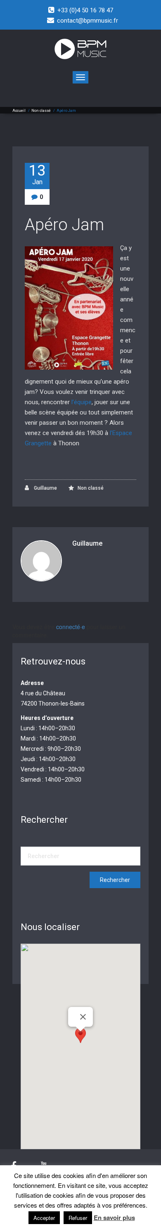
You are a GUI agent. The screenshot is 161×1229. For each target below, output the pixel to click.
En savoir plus (114, 1217)
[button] (80, 1039)
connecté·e (70, 627)
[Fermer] (83, 1017)
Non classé (41, 111)
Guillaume (45, 488)
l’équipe (81, 402)
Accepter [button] (44, 1218)
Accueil (19, 111)
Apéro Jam (64, 224)
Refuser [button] (78, 1218)
